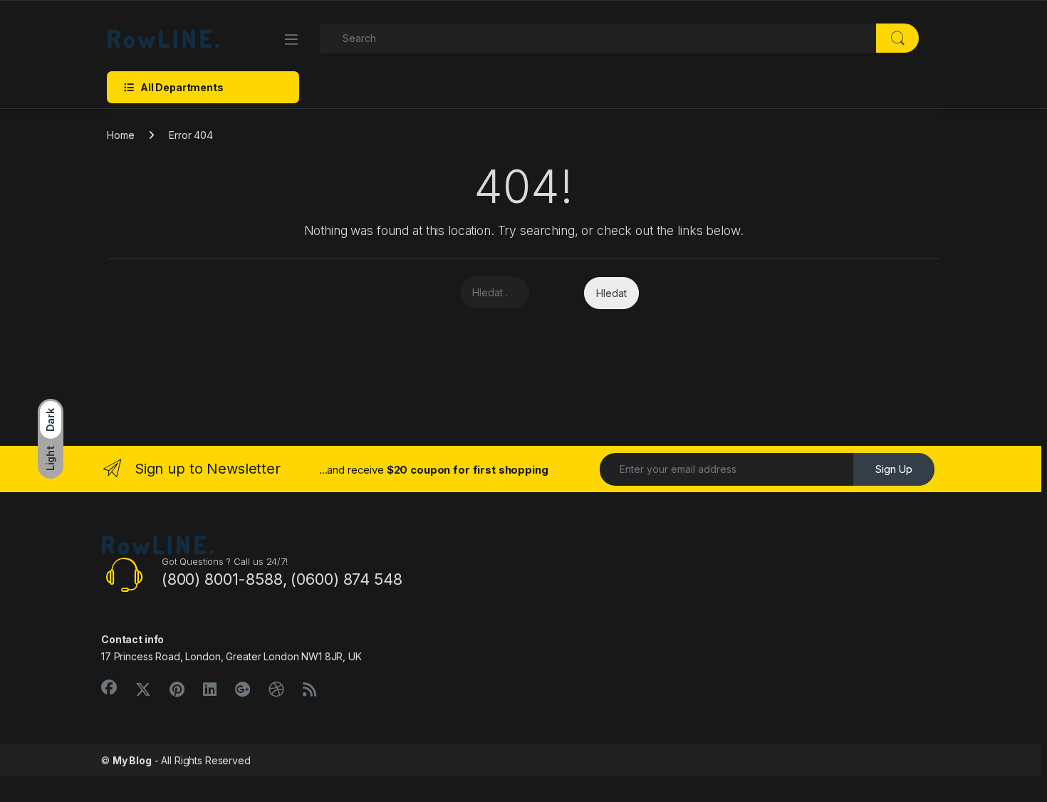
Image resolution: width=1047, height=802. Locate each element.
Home (120, 135)
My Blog (132, 760)
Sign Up (893, 469)
